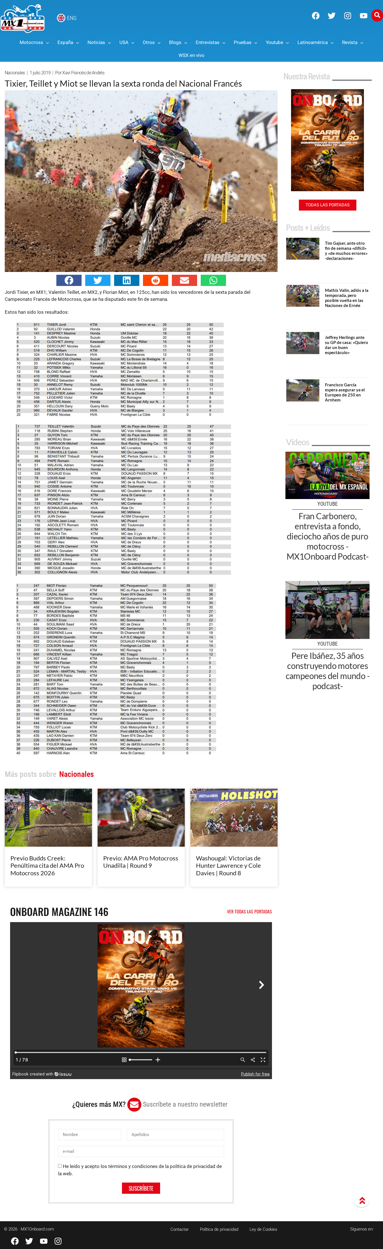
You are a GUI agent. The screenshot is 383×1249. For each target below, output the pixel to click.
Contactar (179, 1229)
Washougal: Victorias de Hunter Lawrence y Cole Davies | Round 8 (228, 865)
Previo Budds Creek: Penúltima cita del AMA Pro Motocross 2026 (47, 865)
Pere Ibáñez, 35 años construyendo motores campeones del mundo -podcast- (328, 670)
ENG (72, 18)
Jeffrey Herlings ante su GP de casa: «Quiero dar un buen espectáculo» (346, 345)
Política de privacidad (219, 1229)
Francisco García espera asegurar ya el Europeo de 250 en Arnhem (345, 392)
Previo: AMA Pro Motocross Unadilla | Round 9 (140, 861)
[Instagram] (348, 16)
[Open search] (377, 15)
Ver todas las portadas (249, 911)
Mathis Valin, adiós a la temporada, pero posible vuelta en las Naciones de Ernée (346, 298)
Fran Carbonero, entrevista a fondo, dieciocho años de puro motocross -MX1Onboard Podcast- (328, 536)
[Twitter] (332, 16)
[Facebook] (316, 16)
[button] (69, 280)
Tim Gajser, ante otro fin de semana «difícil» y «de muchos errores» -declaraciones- (346, 251)
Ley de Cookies (263, 1229)
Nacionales (15, 72)
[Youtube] (364, 16)
